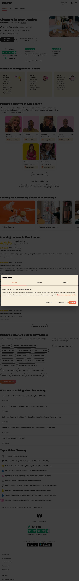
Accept (72, 302)
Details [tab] (39, 283)
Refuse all (49, 302)
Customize (60, 302)
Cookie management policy (66, 295)
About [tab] (65, 283)
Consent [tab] (14, 283)
